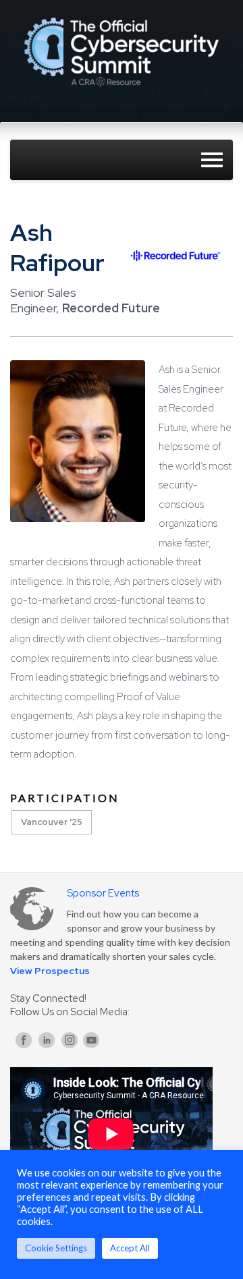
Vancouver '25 (51, 822)
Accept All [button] (130, 1248)
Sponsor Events (103, 893)
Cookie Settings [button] (56, 1248)
